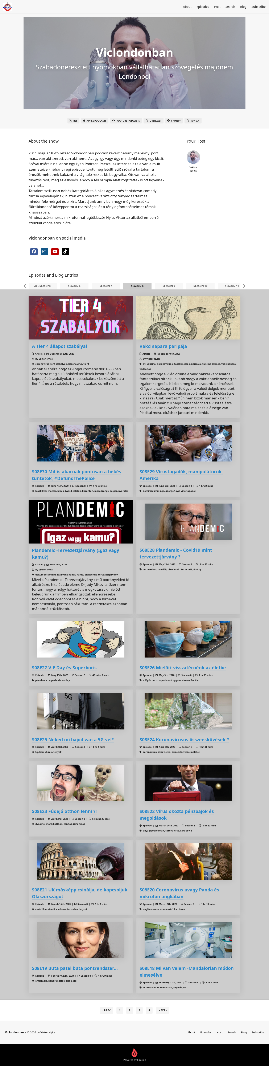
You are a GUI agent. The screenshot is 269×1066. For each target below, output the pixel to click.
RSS (75, 120)
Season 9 (169, 286)
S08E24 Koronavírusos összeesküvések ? (184, 739)
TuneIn (195, 120)
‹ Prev (107, 1010)
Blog (243, 7)
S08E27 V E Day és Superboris (64, 667)
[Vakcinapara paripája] (188, 317)
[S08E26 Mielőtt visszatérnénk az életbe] (188, 639)
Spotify (176, 120)
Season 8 (137, 286)
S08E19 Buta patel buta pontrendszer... (75, 968)
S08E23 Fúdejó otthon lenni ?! (64, 811)
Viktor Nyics (193, 168)
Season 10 (200, 286)
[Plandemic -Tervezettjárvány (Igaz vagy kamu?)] (81, 522)
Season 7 (106, 286)
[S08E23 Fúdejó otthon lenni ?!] (81, 783)
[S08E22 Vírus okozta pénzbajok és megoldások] (188, 783)
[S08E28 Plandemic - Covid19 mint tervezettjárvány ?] (188, 522)
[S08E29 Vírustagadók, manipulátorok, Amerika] (188, 443)
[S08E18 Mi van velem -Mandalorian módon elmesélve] (188, 940)
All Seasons (42, 286)
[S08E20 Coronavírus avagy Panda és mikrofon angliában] (188, 861)
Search (230, 7)
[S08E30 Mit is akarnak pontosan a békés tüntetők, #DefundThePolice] (81, 443)
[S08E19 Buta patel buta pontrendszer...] (81, 940)
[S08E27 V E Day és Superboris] (81, 639)
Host (217, 7)
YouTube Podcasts (128, 120)
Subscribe (259, 7)
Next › (162, 1010)
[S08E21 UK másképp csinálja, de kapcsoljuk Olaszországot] (81, 861)
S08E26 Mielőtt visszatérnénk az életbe (183, 667)
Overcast (155, 120)
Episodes (202, 7)
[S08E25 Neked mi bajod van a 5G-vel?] (81, 711)
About (187, 7)
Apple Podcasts (96, 120)
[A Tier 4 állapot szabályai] (81, 317)
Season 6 (74, 286)
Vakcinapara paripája (163, 346)
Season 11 (232, 286)
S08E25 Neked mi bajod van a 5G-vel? (73, 739)
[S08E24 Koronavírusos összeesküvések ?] (188, 711)
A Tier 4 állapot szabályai (59, 346)
